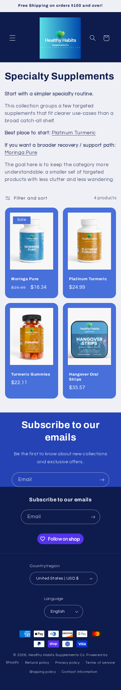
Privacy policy (67, 662)
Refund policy (37, 662)
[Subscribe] (102, 479)
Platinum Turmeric (74, 133)
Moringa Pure (21, 152)
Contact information (80, 671)
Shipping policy (42, 671)
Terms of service (100, 662)
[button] (12, 38)
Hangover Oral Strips (84, 376)
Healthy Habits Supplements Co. (56, 655)
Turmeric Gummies (30, 374)
